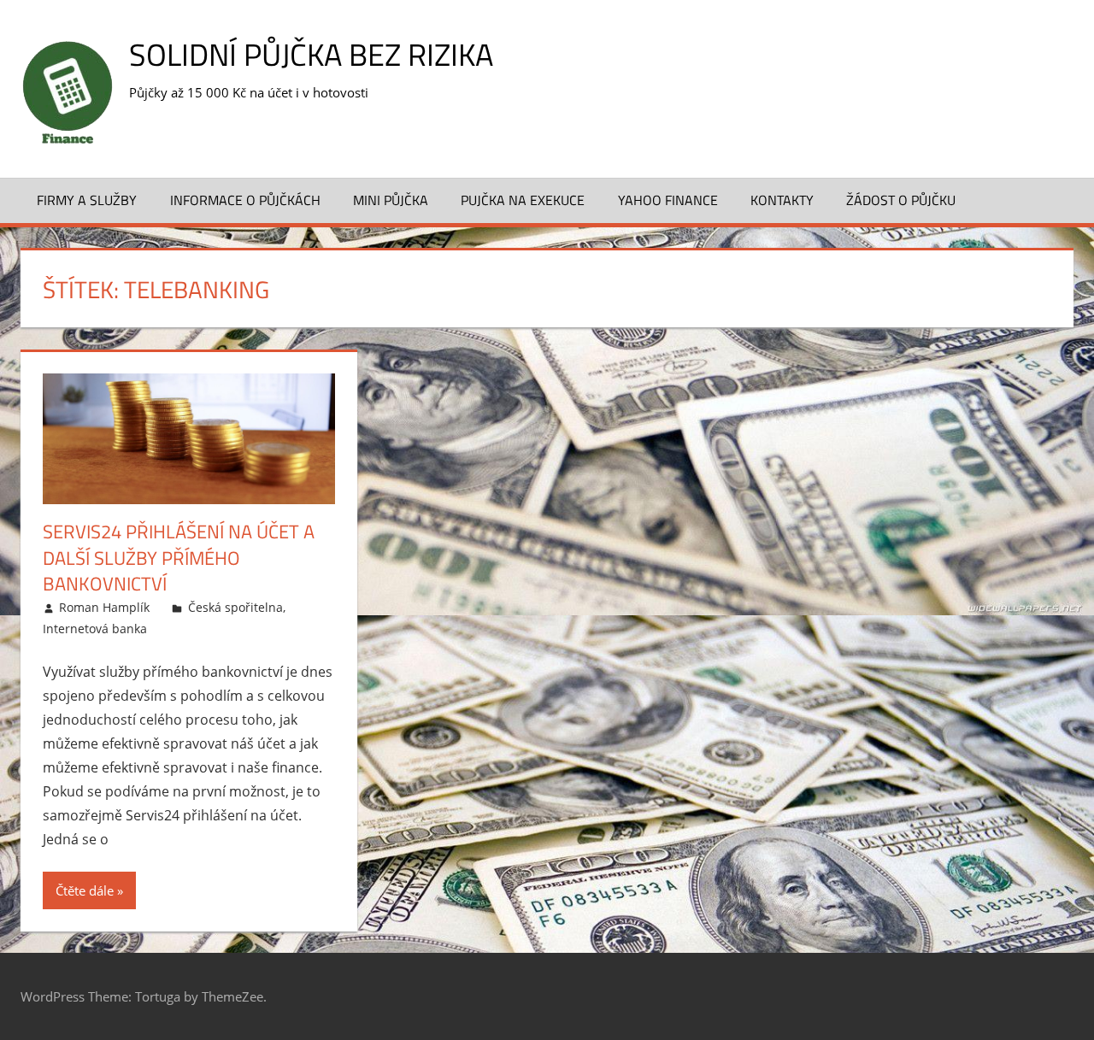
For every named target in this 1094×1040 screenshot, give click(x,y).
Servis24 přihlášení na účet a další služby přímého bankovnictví (179, 558)
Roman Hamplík (104, 607)
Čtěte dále (85, 890)
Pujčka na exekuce (523, 200)
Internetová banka (95, 628)
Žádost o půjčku (901, 200)
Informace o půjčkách (245, 200)
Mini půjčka (390, 200)
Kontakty (782, 200)
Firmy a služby (87, 200)
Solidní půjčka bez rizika (311, 54)
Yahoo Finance (668, 200)
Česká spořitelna (235, 607)
